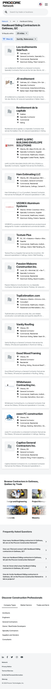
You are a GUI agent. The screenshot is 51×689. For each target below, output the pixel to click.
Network (8, 6)
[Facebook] (7, 657)
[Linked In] (3, 657)
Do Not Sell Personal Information (12, 675)
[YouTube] (22, 657)
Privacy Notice (7, 666)
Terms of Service (7, 671)
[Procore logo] (12, 3)
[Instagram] (17, 657)
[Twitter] (12, 657)
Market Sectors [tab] (26, 605)
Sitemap (4, 679)
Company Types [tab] (10, 605)
